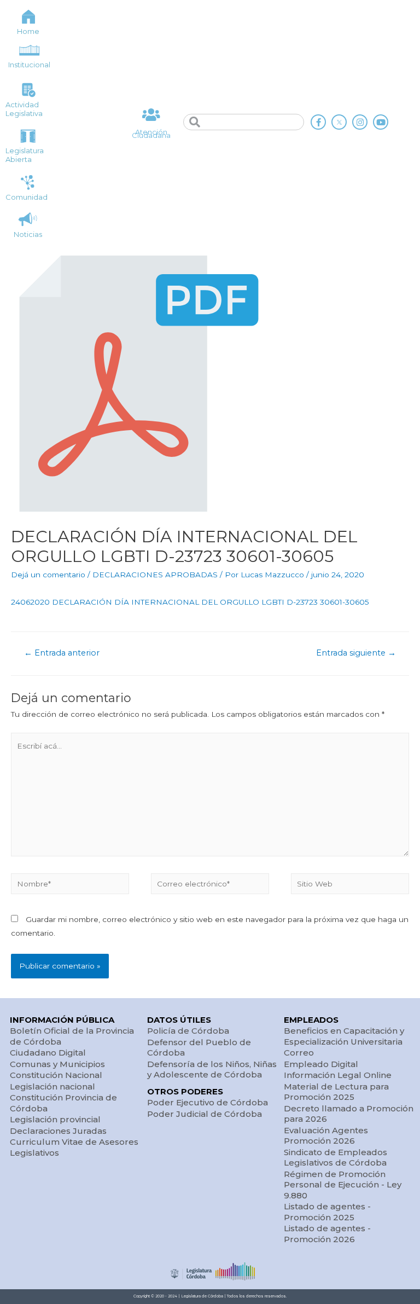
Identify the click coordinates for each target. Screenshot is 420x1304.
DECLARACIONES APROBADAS (155, 574)
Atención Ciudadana (151, 133)
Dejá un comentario (48, 574)
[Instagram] (360, 122)
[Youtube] (380, 122)
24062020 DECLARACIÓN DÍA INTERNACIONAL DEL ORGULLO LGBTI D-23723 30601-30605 (190, 602)
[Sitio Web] (350, 885)
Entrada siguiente (356, 653)
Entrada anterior (62, 653)
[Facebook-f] (318, 122)
